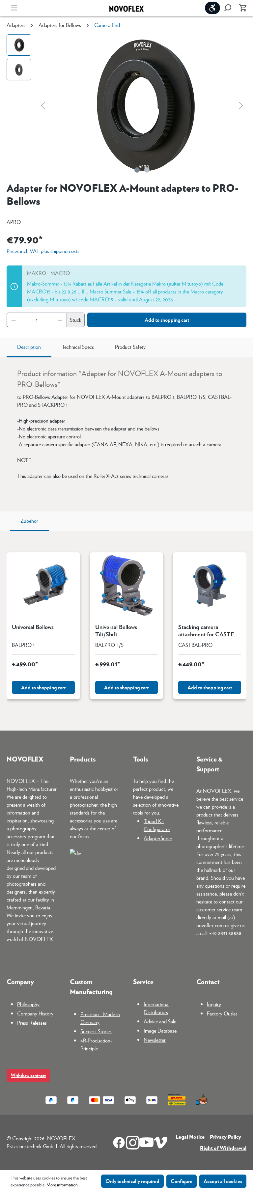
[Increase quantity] (60, 320)
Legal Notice (190, 1136)
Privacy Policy (225, 1136)
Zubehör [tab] (29, 520)
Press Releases (32, 1022)
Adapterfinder (158, 838)
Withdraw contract (28, 1075)
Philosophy (28, 1004)
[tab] (29, 347)
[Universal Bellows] (43, 585)
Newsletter (155, 1039)
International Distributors (156, 1008)
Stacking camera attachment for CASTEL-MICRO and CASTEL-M (208, 630)
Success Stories (96, 1031)
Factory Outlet (222, 1013)
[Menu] (14, 8)
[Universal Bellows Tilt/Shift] (126, 585)
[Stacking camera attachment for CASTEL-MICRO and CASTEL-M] (209, 585)
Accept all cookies (223, 1181)
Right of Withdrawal (223, 1148)
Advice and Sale (160, 1021)
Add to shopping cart (167, 319)
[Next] (241, 105)
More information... (63, 1184)
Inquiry (214, 1004)
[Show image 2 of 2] (147, 170)
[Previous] (43, 105)
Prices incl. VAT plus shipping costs (43, 251)
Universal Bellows (33, 627)
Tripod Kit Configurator (157, 825)
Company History (35, 1013)
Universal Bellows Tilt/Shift (116, 630)
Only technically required (132, 1181)
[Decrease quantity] (13, 320)
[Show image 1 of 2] (137, 170)
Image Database (160, 1030)
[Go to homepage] (126, 8)
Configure (181, 1181)
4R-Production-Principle (96, 1044)
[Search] (227, 8)
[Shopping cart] (240, 8)
